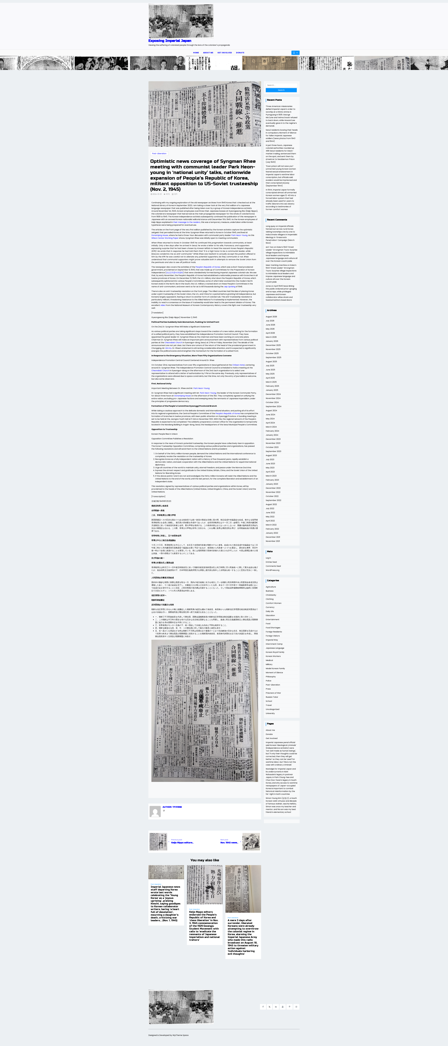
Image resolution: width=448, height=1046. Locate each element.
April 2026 (270, 333)
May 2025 (270, 373)
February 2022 (272, 529)
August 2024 (271, 410)
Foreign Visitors (273, 635)
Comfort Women (273, 603)
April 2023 (270, 471)
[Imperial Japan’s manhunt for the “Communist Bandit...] (302, 63)
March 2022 (271, 524)
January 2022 (272, 533)
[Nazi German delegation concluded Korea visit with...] (134, 63)
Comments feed (273, 566)
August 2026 (271, 316)
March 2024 (271, 427)
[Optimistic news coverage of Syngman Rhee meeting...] (246, 63)
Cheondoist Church (173, 342)
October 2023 (272, 447)
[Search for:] (282, 85)
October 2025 (272, 353)
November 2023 (273, 443)
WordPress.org (272, 570)
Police (268, 680)
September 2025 (273, 357)
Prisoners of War (273, 693)
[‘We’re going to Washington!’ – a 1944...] (412, 63)
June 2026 (270, 324)
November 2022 (273, 492)
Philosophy (271, 676)
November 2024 (273, 398)
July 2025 (270, 365)
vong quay (270, 226)
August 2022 (271, 504)
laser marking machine (276, 265)
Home (196, 52)
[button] (446, 63)
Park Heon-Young (239, 235)
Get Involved (224, 52)
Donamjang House (159, 235)
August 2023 (271, 455)
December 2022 (273, 488)
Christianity (271, 595)
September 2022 (273, 500)
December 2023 (273, 439)
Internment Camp (274, 644)
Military (269, 664)
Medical (269, 660)
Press (268, 689)
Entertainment (272, 619)
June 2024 (270, 414)
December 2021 (273, 537)
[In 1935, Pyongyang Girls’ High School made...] (78, 63)
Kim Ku (168, 348)
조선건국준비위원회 (174, 272)
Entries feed (271, 562)
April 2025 (270, 378)
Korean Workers (273, 656)
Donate (240, 52)
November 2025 (273, 349)
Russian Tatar (272, 697)
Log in (268, 558)
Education (270, 615)
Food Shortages (273, 627)
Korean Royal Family (275, 652)
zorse (268, 286)
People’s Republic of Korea (208, 267)
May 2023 (270, 467)
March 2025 (271, 382)
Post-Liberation (159, 153)
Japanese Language (275, 648)
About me (208, 52)
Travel (269, 705)
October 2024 (272, 402)
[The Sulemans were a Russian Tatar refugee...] (358, 63)
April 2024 (270, 422)
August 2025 (271, 361)
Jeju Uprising (229, 286)
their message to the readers (186, 222)
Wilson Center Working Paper (164, 238)
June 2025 (270, 369)
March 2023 (271, 475)
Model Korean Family (275, 668)
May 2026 (270, 329)
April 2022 (270, 520)
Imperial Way (272, 640)
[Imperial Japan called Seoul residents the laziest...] (190, 63)
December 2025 (273, 345)
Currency (270, 607)
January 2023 (272, 484)
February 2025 (272, 386)
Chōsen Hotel (238, 365)
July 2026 (270, 320)
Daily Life (270, 611)
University (270, 713)
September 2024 (273, 406)
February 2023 (272, 480)
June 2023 (270, 463)
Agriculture (271, 587)
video (162, 305)
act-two (269, 247)
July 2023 (270, 459)
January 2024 (272, 435)
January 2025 (272, 390)
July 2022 (270, 508)
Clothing (269, 599)
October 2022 (272, 496)
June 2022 (270, 512)
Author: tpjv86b (172, 807)
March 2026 (271, 337)
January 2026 (272, 341)
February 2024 (272, 431)
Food (268, 623)
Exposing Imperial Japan (169, 41)
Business (269, 591)
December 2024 (273, 394)
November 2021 (273, 541)
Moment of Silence (274, 672)
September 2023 (273, 451)
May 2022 (270, 516)
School (269, 701)
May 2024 (270, 418)
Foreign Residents (274, 631)
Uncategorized (272, 709)
